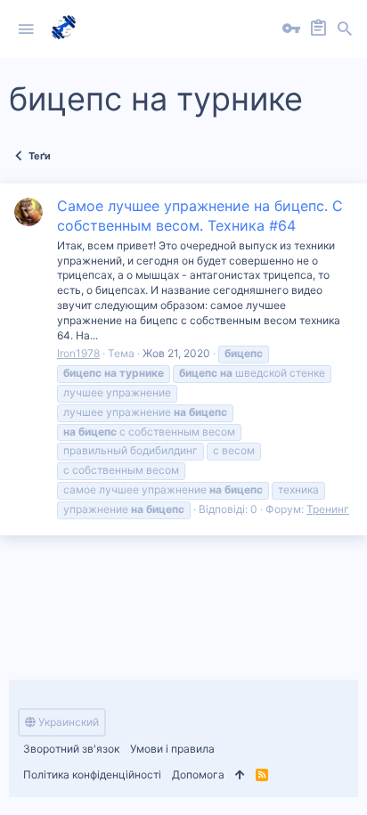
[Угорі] (240, 775)
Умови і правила (172, 748)
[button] (26, 29)
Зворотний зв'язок (71, 748)
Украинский (67, 722)
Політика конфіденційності (92, 774)
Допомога (198, 774)
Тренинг (327, 509)
